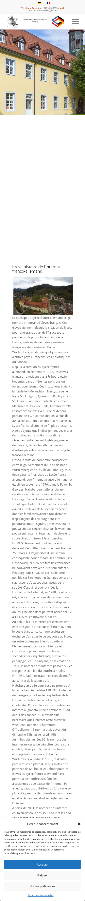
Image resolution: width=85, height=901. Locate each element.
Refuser (42, 875)
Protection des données (41, 895)
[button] (79, 824)
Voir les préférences (42, 886)
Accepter (42, 864)
